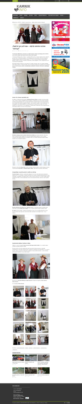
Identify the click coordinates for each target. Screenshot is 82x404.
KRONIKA (25, 15)
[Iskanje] (69, 1)
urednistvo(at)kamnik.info (18, 392)
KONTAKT (22, 17)
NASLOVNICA (15, 15)
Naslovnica (15, 22)
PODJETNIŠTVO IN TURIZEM (53, 15)
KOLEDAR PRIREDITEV (43, 15)
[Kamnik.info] (21, 11)
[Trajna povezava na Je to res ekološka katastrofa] (44, 373)
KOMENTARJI (15, 17)
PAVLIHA (61, 15)
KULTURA (31, 15)
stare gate (15, 349)
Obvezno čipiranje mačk (30, 374)
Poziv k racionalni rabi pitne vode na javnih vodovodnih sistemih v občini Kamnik (32, 0)
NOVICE (21, 15)
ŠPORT (35, 15)
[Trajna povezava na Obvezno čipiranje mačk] (31, 373)
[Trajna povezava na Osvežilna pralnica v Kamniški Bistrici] (18, 373)
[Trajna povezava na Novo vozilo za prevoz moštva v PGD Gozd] (18, 360)
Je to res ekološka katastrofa (43, 374)
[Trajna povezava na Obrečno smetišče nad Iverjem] (31, 360)
